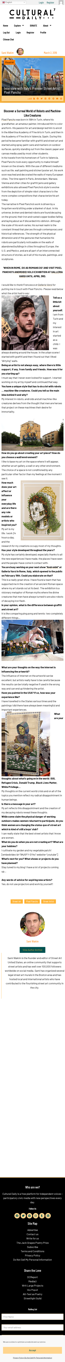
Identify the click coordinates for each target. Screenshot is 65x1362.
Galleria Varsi (45, 284)
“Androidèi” (52, 567)
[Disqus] (32, 1047)
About (45, 25)
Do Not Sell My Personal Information (32, 1259)
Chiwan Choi (8, 39)
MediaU (32, 1281)
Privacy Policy (32, 1255)
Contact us (32, 1234)
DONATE (33, 25)
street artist (48, 901)
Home (5, 25)
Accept (32, 1350)
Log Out (6, 32)
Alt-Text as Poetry (32, 1294)
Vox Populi (32, 1289)
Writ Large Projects (32, 1285)
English (8, 2)
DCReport (32, 1277)
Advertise (32, 1229)
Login (41, 2)
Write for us (32, 1238)
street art (16, 901)
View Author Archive (32, 949)
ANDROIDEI (20, 271)
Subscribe (32, 1246)
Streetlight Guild (32, 1298)
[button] (37, 98)
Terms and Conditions (32, 1251)
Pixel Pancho (9, 119)
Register (50, 2)
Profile (43, 32)
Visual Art (9, 62)
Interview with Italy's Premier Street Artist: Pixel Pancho (32, 90)
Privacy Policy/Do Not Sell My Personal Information (32, 1358)
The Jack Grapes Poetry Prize (32, 1242)
